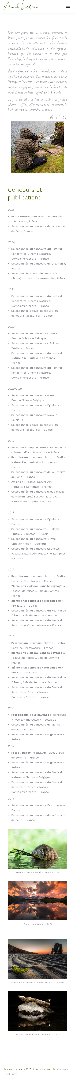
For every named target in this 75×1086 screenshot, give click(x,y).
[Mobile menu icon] (68, 6)
